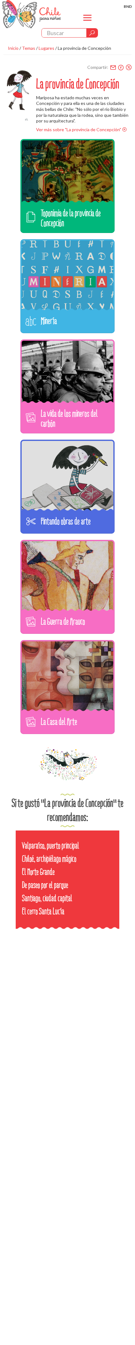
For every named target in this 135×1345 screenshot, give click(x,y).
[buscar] (92, 32)
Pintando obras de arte (66, 521)
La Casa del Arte (59, 722)
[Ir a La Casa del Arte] (67, 680)
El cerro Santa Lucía (43, 911)
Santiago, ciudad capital (47, 898)
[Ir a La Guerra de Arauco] (67, 580)
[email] (113, 67)
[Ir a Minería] (67, 279)
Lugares (46, 48)
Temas (28, 48)
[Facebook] (121, 67)
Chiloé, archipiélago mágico (49, 859)
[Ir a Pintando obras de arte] (67, 479)
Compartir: (97, 67)
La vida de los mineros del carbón (69, 418)
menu (87, 23)
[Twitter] (129, 67)
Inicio (13, 48)
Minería (49, 321)
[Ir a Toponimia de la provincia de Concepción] (67, 179)
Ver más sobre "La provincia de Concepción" (78, 129)
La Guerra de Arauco (63, 621)
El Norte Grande (38, 872)
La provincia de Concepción (84, 48)
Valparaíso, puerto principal (50, 845)
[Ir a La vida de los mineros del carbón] (67, 379)
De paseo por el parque (45, 885)
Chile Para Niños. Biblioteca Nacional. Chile (31, 14)
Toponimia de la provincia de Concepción (71, 218)
